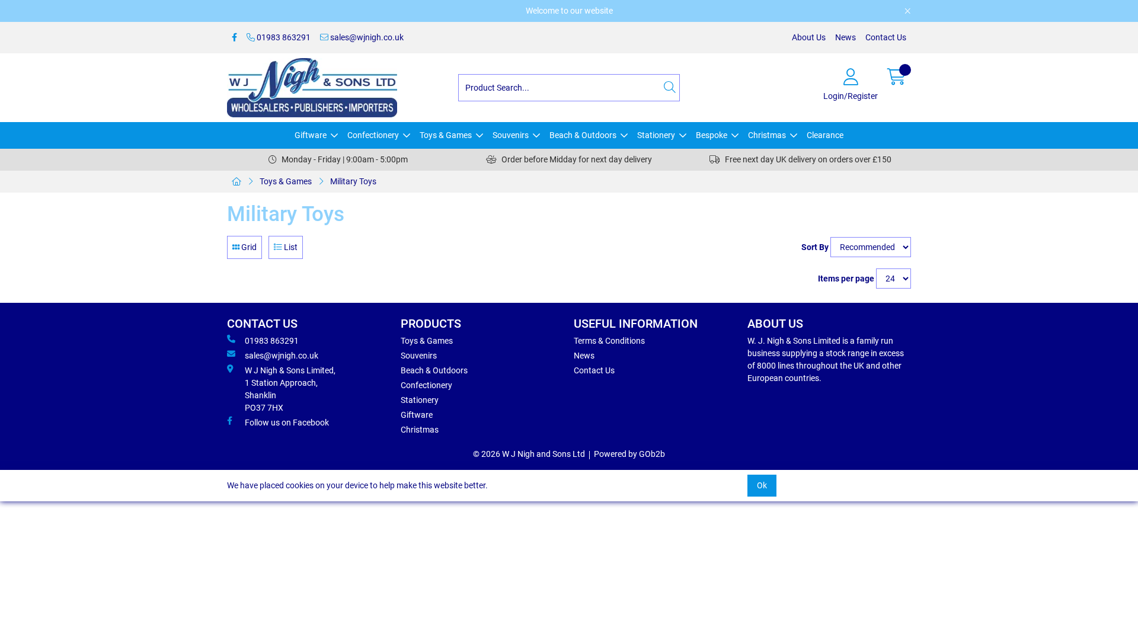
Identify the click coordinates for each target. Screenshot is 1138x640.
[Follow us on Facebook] (234, 37)
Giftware (311, 135)
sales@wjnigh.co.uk (366, 37)
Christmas (767, 135)
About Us (809, 37)
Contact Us (885, 37)
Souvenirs (511, 135)
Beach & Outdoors (582, 135)
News (845, 37)
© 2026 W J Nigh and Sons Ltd (529, 454)
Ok (762, 485)
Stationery (656, 135)
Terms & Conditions (609, 340)
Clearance (825, 135)
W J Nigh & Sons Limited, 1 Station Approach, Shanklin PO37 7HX (290, 389)
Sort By (815, 247)
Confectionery (373, 135)
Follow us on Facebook (287, 422)
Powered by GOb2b (629, 454)
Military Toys (353, 181)
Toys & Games (446, 135)
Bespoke (711, 135)
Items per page (846, 278)
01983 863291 (283, 37)
